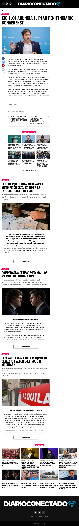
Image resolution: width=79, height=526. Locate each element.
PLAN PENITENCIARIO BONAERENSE (16, 111)
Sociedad (49, 10)
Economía (36, 10)
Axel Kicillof (31, 110)
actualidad (24, 110)
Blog (32, 517)
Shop (36, 517)
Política (29, 10)
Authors (46, 517)
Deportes (42, 10)
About (40, 517)
